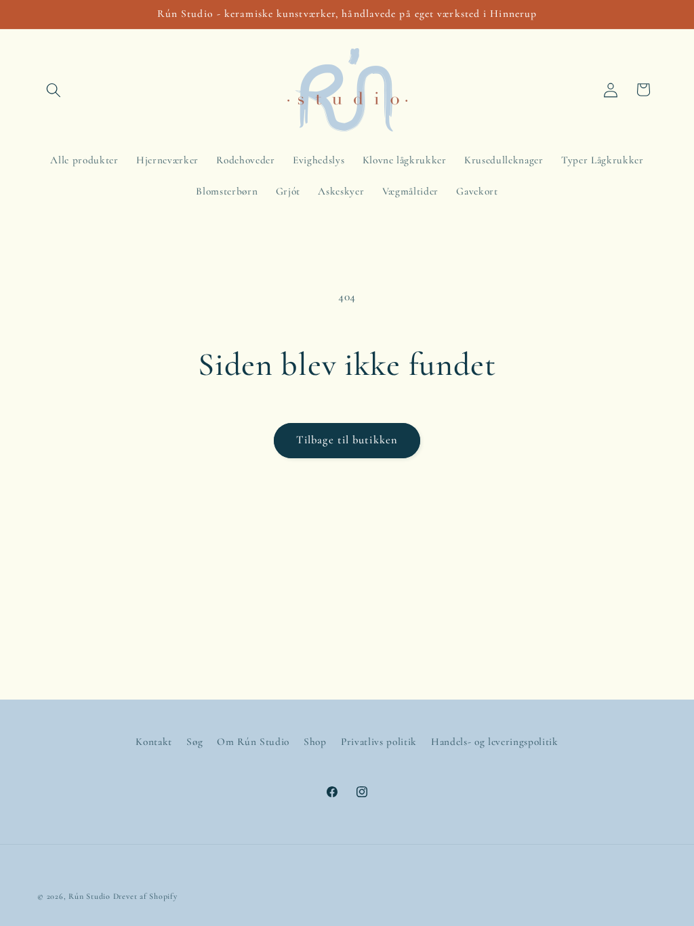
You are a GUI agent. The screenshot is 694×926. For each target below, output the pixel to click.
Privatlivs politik (379, 742)
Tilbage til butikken (347, 440)
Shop (315, 742)
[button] (53, 89)
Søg (194, 742)
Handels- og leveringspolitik (494, 742)
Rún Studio (89, 896)
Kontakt (154, 742)
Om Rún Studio (253, 742)
